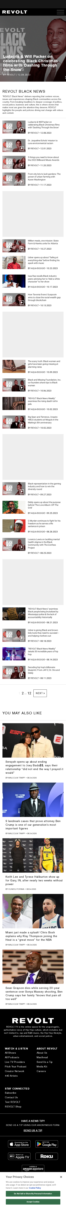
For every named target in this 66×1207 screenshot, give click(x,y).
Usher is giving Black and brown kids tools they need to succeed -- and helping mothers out (43, 633)
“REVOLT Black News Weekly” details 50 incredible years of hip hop (43, 651)
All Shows (10, 1052)
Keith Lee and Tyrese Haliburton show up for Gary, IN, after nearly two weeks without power (34, 880)
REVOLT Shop (13, 1106)
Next (39, 693)
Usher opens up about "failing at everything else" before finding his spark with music (44, 260)
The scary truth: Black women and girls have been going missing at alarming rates (44, 364)
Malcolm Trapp (16, 777)
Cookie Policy (35, 1188)
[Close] (61, 1177)
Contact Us (11, 1097)
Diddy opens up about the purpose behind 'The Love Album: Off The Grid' (44, 505)
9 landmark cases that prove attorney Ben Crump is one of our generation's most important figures (33, 824)
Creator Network (14, 1071)
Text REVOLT (12, 1102)
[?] (13, 262)
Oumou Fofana (16, 889)
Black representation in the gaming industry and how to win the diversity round (44, 486)
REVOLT (11, 74)
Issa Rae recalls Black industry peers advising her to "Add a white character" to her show (44, 279)
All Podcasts (12, 1057)
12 (29, 693)
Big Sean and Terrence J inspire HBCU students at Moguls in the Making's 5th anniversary (43, 420)
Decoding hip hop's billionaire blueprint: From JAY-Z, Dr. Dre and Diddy (44, 670)
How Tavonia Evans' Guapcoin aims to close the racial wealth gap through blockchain (44, 297)
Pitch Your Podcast (16, 1066)
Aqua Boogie (38, 268)
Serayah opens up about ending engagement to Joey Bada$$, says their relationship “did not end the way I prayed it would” (34, 767)
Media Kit (42, 1066)
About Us (42, 1052)
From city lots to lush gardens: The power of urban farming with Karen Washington (44, 177)
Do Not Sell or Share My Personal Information (33, 1194)
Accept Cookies (33, 1202)
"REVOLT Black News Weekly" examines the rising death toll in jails (43, 401)
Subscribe (10, 1092)
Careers (41, 1071)
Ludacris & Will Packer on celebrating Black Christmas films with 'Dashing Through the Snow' (44, 125)
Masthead (42, 1057)
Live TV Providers (15, 1062)
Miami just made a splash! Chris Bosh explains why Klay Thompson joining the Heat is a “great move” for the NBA (31, 936)
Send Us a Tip (45, 1062)
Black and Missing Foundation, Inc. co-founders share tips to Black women (44, 383)
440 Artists (11, 1075)
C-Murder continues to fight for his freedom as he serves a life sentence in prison (44, 523)
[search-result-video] (13, 127)
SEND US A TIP (33, 1130)
